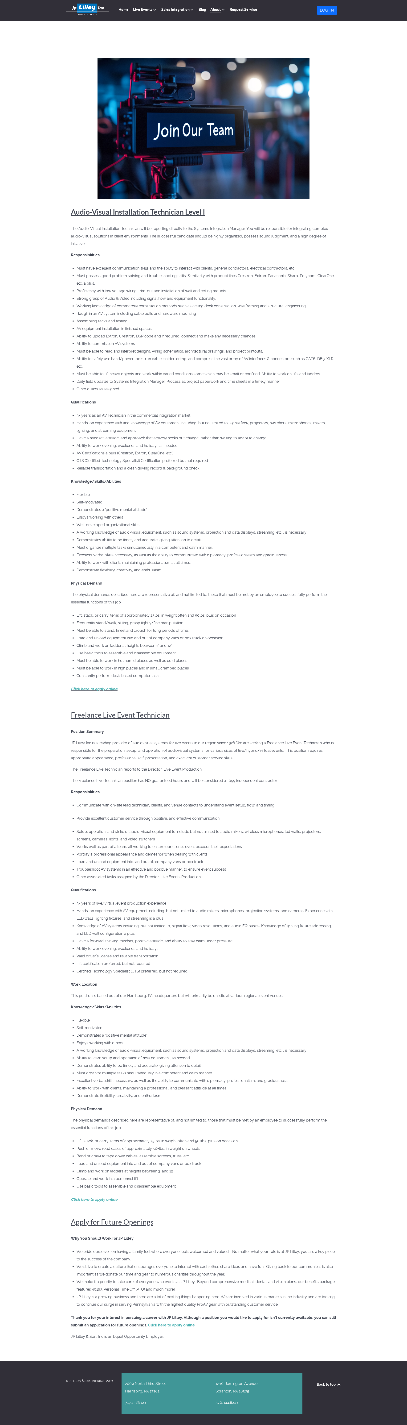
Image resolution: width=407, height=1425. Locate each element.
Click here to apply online (94, 689)
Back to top (326, 1384)
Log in (327, 10)
